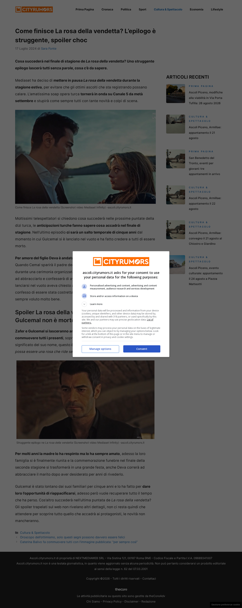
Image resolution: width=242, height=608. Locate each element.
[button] (121, 304)
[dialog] (121, 304)
